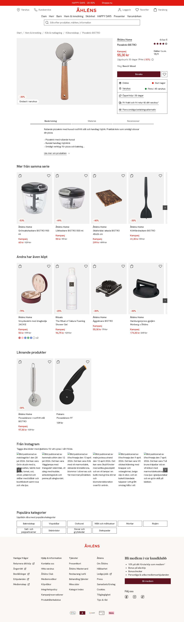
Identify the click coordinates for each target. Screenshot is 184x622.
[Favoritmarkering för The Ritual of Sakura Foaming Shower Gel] (86, 266)
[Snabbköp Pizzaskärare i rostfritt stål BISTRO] (20, 361)
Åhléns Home (124, 39)
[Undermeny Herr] (55, 16)
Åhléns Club (47, 573)
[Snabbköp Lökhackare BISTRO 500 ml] (57, 175)
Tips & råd (102, 599)
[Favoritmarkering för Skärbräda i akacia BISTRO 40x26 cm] (123, 175)
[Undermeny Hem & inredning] (84, 16)
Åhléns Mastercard (78, 568)
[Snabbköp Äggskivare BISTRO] (94, 266)
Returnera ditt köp (22, 563)
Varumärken (134, 16)
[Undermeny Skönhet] (96, 16)
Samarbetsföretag (106, 584)
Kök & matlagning (53, 32)
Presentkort (75, 563)
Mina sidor (74, 584)
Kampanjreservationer (52, 594)
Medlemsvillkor (49, 579)
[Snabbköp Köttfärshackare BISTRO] (131, 175)
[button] (28, 469)
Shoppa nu (107, 2)
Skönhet (90, 16)
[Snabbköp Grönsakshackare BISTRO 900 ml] (20, 175)
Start (19, 32)
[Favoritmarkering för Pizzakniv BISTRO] (164, 74)
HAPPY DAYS (104, 16)
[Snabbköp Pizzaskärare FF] (58, 361)
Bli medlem (147, 581)
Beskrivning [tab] (51, 121)
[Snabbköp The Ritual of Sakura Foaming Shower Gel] (57, 266)
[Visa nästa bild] (163, 207)
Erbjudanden (19, 579)
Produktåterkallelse (51, 599)
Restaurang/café (77, 573)
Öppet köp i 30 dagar (133, 95)
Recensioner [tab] (133, 121)
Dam (44, 16)
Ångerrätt (18, 568)
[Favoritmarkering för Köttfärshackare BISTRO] (160, 175)
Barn (59, 16)
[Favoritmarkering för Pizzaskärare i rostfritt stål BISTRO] (49, 361)
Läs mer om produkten (55, 153)
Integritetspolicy (49, 589)
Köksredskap (72, 32)
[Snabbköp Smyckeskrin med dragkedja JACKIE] (20, 266)
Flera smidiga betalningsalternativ (139, 109)
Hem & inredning (73, 16)
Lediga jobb (102, 573)
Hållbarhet (102, 568)
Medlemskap (19, 584)
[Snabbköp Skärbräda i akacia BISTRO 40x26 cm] (94, 175)
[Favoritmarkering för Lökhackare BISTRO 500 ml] (86, 175)
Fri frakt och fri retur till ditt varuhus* (140, 102)
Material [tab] (92, 121)
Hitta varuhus (47, 568)
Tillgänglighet (103, 594)
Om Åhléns (102, 563)
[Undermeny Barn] (63, 16)
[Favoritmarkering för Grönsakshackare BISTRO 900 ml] (48, 175)
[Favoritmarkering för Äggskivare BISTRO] (123, 266)
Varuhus (126, 88)
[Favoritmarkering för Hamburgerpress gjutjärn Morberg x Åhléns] (160, 266)
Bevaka (138, 74)
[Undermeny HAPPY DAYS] (112, 16)
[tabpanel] (92, 139)
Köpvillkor (46, 584)
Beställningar (19, 573)
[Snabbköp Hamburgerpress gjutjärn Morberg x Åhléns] (131, 266)
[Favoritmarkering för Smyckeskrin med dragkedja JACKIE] (48, 266)
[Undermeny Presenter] (126, 16)
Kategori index (76, 589)
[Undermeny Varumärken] (142, 16)
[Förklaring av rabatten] (152, 59)
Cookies (101, 589)
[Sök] (47, 22)
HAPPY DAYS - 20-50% (83, 2)
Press (100, 579)
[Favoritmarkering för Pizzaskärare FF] (87, 361)
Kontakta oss (47, 563)
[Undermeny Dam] (47, 16)
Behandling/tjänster (78, 579)
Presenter (119, 16)
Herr (51, 16)
